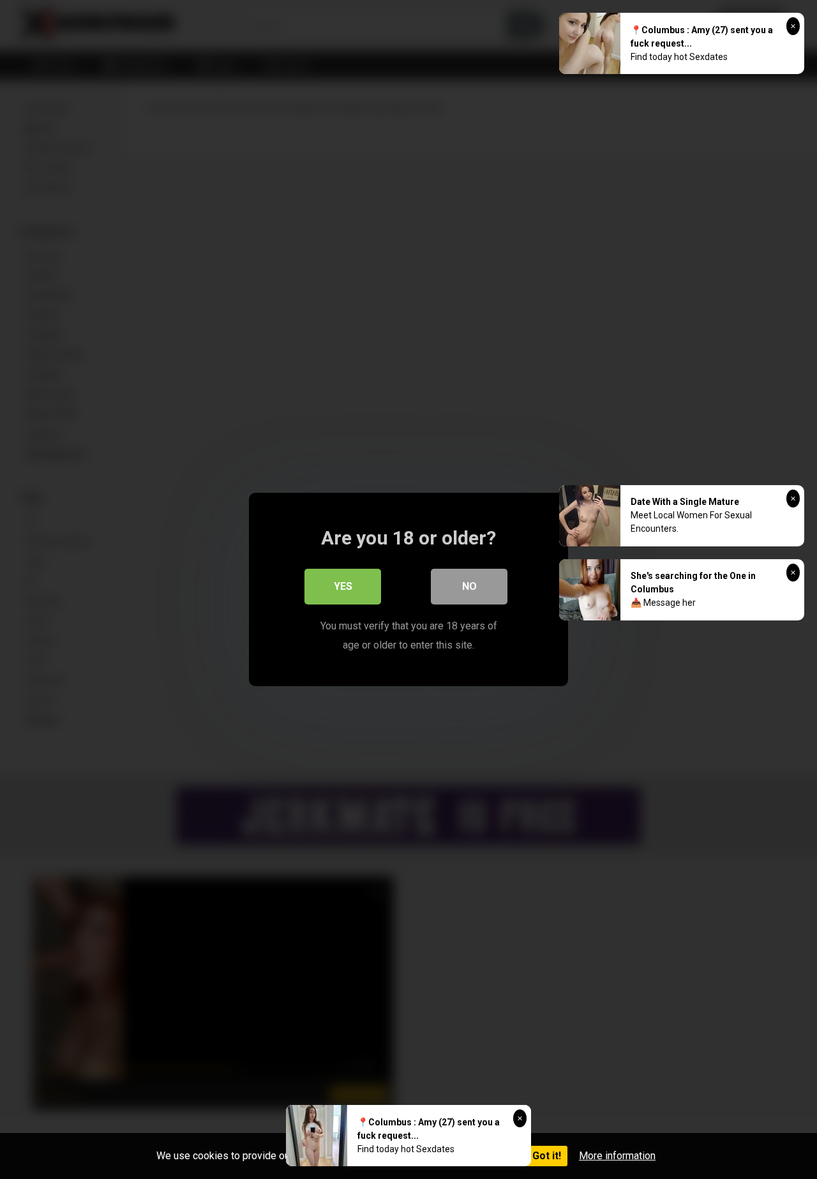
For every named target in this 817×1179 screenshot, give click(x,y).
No (469, 586)
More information (617, 1156)
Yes (343, 586)
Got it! (546, 1156)
